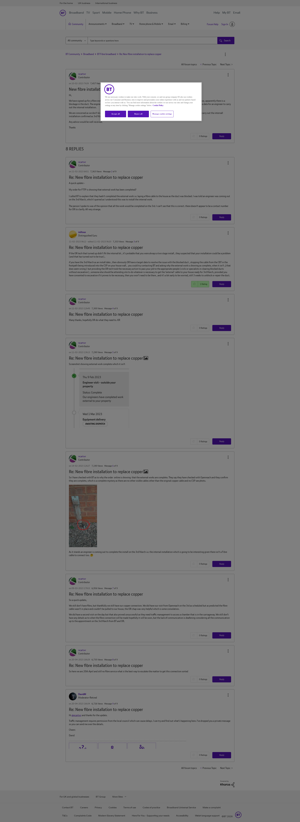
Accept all (115, 114)
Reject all (138, 114)
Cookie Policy (158, 105)
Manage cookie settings (162, 114)
